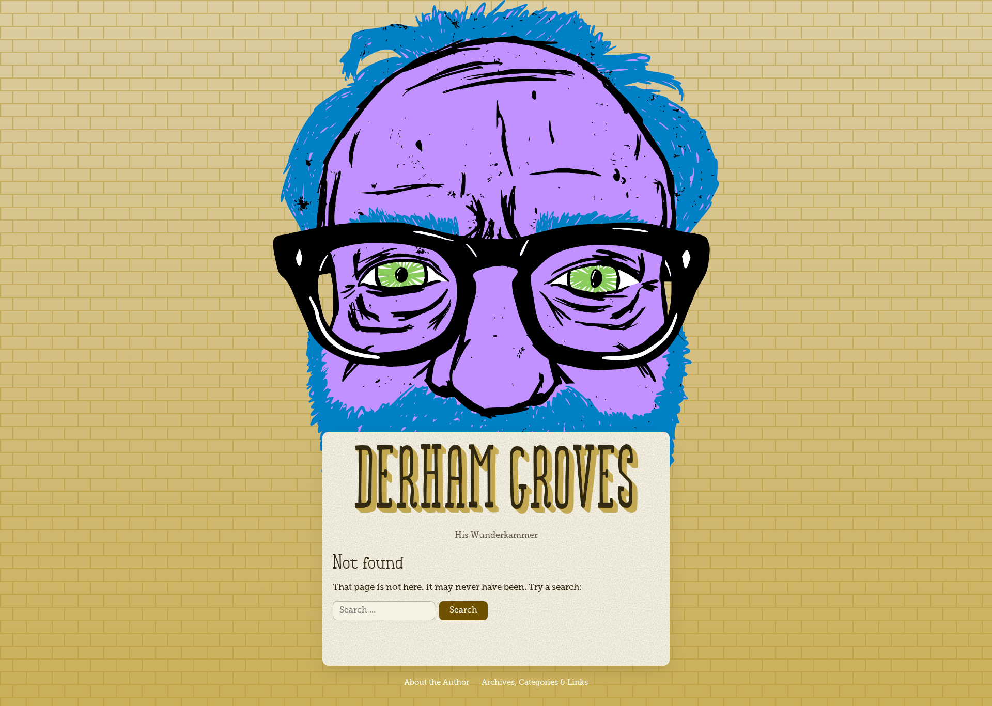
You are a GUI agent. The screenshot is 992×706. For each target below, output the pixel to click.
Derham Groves (496, 483)
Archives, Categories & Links (535, 682)
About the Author (436, 682)
